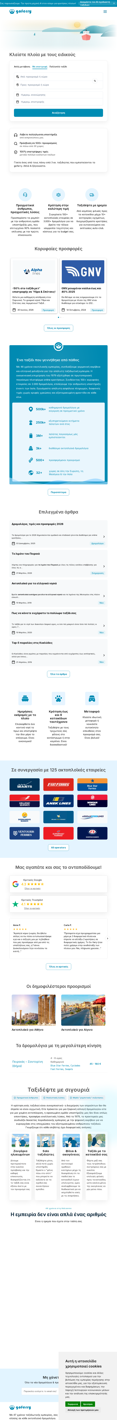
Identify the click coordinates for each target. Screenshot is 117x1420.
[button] (58, 317)
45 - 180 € (95, 1063)
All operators (58, 847)
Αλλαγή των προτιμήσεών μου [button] (83, 1410)
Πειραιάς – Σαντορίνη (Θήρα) (27, 1064)
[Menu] (105, 11)
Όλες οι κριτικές (58, 966)
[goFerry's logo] (21, 11)
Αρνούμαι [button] (88, 1404)
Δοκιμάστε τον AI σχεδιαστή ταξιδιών (95, 3)
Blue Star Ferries (60, 1065)
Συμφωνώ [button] (73, 1404)
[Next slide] (107, 938)
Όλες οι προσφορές (58, 328)
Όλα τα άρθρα (58, 674)
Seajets (69, 1069)
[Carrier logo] (24, 784)
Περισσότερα (58, 492)
